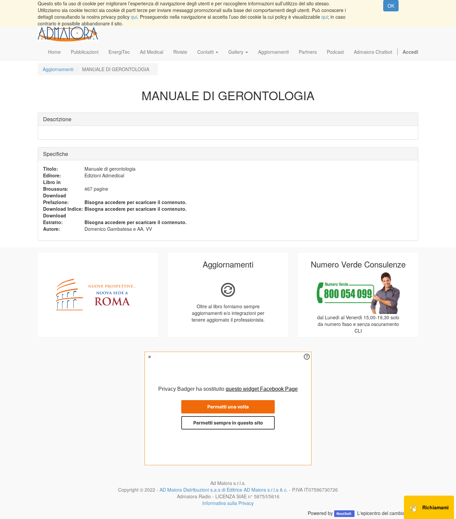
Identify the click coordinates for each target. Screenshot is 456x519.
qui (134, 16)
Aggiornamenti (58, 69)
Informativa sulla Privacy (228, 503)
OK (391, 5)
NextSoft (344, 513)
